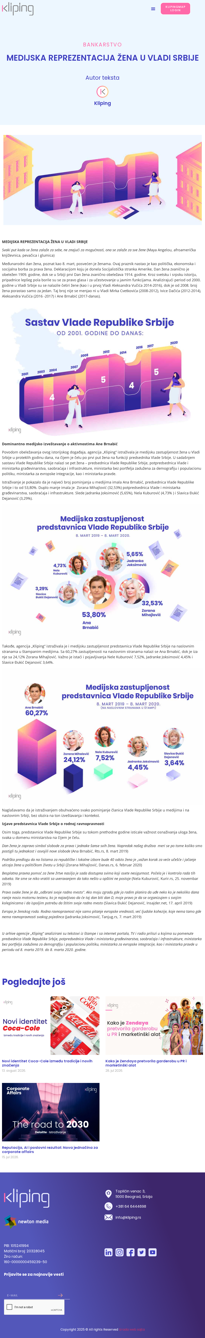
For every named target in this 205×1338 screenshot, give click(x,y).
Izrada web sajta (132, 1329)
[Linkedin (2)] (109, 1252)
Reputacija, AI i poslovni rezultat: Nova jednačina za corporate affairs (50, 1149)
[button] (153, 8)
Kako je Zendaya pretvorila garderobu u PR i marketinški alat (146, 1063)
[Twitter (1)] (142, 1252)
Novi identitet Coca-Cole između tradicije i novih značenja (47, 1063)
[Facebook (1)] (131, 1252)
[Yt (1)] (153, 1252)
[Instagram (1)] (120, 1252)
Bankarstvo (102, 44)
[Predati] (60, 1295)
